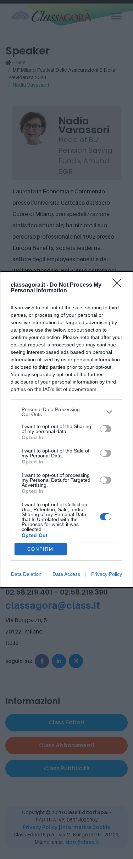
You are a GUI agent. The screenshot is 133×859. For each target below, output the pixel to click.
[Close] (119, 285)
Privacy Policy (106, 574)
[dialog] (66, 429)
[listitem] (66, 412)
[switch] (105, 428)
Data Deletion (26, 574)
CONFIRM (40, 549)
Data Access (66, 574)
